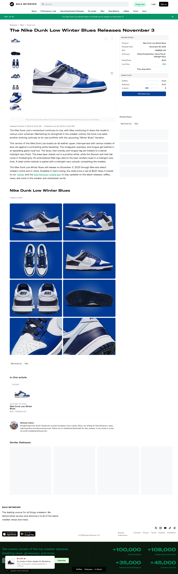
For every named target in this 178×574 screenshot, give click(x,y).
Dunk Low (31, 25)
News (34, 11)
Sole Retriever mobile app (47, 174)
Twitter (20, 174)
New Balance (114, 11)
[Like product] (112, 38)
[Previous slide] (27, 73)
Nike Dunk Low (16, 364)
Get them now (144, 94)
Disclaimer (171, 532)
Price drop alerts (144, 69)
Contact (137, 532)
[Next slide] (112, 73)
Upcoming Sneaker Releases (72, 11)
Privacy (146, 532)
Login (153, 4)
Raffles (79, 569)
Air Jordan (92, 11)
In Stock (98, 569)
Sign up (164, 4)
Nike (102, 11)
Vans (144, 11)
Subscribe (61, 560)
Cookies (161, 532)
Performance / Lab (48, 11)
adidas (126, 11)
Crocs (135, 11)
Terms (153, 532)
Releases (13, 25)
